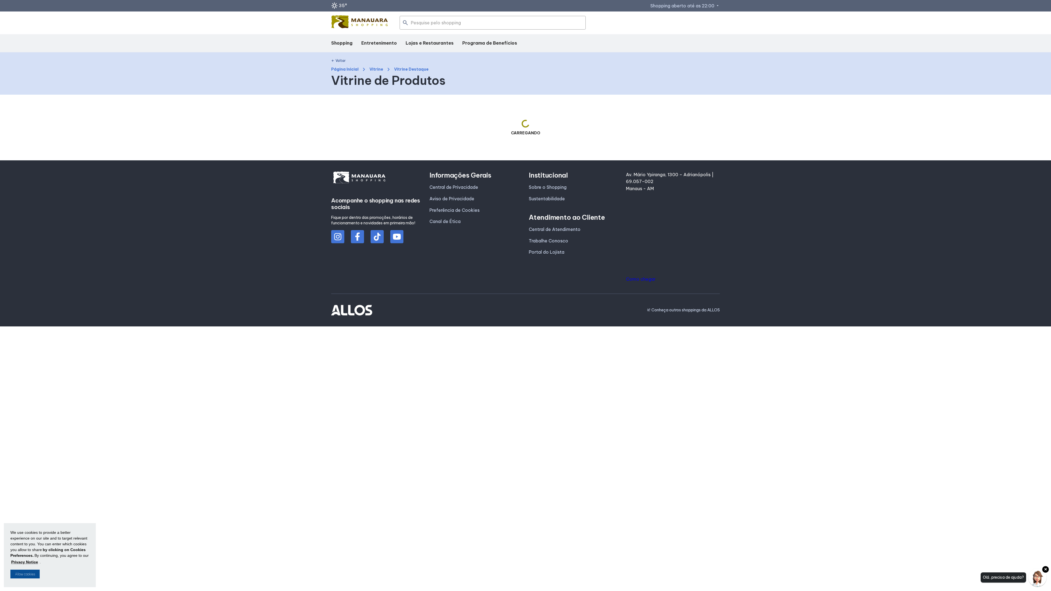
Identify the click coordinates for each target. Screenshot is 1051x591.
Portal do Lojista (546, 252)
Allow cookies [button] (25, 574)
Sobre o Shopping (548, 187)
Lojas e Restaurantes (430, 43)
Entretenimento (379, 43)
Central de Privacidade (453, 187)
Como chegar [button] (641, 279)
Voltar (338, 61)
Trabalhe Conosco (548, 241)
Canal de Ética (445, 221)
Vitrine (376, 69)
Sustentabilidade (547, 198)
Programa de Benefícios (489, 43)
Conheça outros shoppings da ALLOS (683, 310)
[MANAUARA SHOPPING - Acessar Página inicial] (359, 23)
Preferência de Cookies (454, 210)
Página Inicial (345, 69)
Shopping (342, 43)
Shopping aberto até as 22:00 (685, 5)
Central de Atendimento (555, 229)
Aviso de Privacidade (451, 198)
